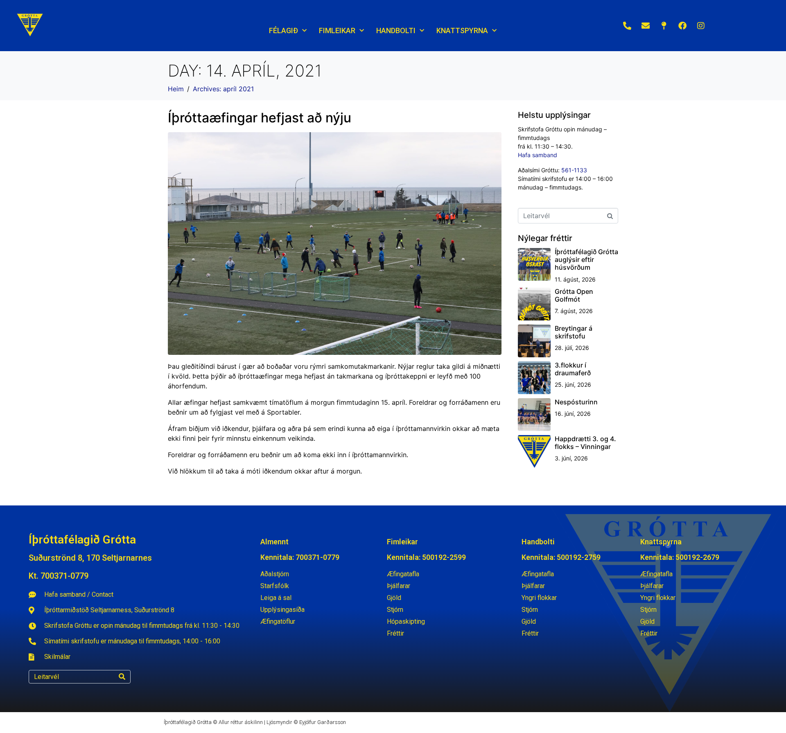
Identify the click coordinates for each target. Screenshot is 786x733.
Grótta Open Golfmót (574, 295)
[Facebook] (682, 26)
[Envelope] (645, 26)
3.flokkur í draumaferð (573, 369)
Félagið (283, 30)
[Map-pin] (664, 26)
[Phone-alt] (627, 26)
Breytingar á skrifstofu (573, 332)
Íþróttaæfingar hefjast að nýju (259, 118)
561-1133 (574, 170)
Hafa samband (537, 154)
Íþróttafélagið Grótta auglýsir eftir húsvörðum (586, 259)
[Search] (122, 676)
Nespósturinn (576, 402)
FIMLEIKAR (337, 30)
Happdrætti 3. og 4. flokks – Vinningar (585, 443)
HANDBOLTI (396, 30)
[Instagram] (701, 26)
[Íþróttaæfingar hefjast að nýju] (334, 243)
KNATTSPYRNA (462, 30)
